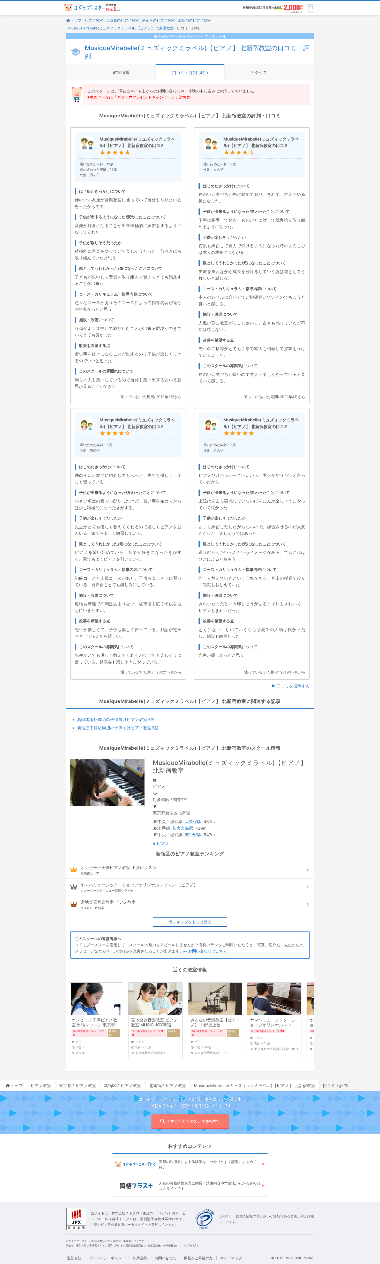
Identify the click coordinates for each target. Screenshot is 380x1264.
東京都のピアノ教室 (122, 20)
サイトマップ (231, 1258)
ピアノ (161, 843)
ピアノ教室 (94, 20)
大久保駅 (193, 821)
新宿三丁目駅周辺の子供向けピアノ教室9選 (117, 727)
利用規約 (140, 1258)
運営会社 (74, 1258)
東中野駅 (193, 834)
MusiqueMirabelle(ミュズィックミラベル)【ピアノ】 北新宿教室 (121, 28)
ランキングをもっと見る (190, 921)
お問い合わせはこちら (207, 951)
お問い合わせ (165, 1258)
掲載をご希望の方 (198, 1258)
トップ (76, 20)
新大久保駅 (182, 828)
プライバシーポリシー (107, 1258)
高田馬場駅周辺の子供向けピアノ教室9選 (115, 719)
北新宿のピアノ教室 (194, 20)
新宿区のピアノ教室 (158, 20)
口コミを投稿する (293, 685)
